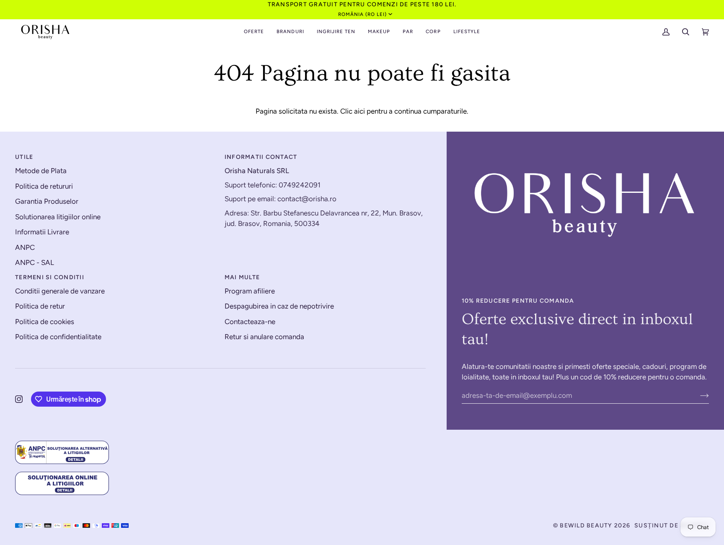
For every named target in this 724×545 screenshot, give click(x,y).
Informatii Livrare (42, 232)
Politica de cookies (44, 321)
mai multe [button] (242, 277)
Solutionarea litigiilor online (58, 217)
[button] (254, 31)
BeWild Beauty (586, 525)
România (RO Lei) (362, 14)
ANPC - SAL (34, 262)
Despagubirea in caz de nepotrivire (279, 306)
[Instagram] (19, 399)
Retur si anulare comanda (264, 336)
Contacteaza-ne (250, 321)
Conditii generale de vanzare (60, 291)
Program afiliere (250, 291)
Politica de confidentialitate (58, 336)
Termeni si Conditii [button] (49, 277)
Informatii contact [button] (261, 157)
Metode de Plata (41, 170)
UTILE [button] (24, 157)
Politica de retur (40, 306)
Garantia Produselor (46, 201)
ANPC (25, 247)
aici (359, 111)
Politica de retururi (44, 186)
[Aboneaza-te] (698, 395)
